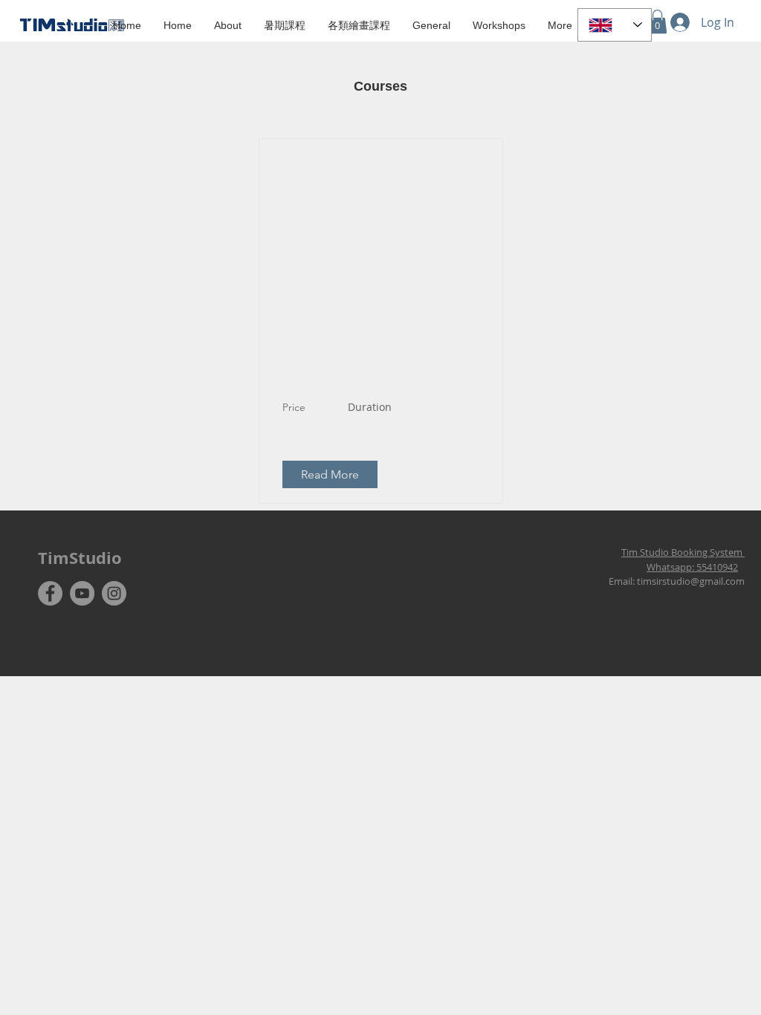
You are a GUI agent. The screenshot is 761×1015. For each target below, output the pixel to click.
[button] (285, 25)
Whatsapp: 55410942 (692, 567)
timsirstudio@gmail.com (691, 581)
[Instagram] (114, 593)
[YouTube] (82, 593)
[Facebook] (50, 593)
